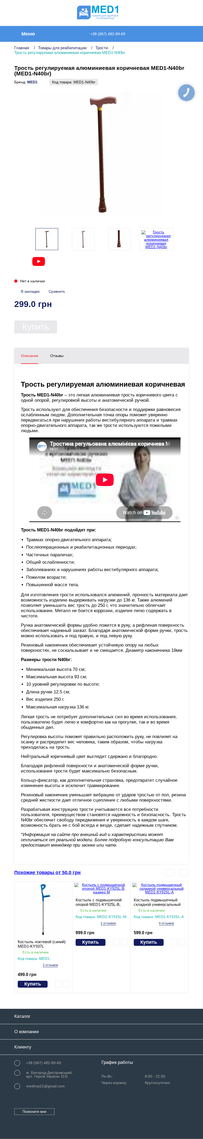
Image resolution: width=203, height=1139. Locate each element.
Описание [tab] (29, 356)
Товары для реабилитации (62, 48)
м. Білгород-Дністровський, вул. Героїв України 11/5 (49, 1074)
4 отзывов (166, 923)
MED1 (32, 82)
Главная (21, 48)
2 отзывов (50, 965)
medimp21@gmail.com (45, 1086)
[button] (180, 239)
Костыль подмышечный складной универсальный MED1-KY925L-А (157, 902)
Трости (101, 48)
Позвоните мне (34, 1112)
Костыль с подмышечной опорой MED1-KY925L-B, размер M (99, 902)
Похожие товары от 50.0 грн (47, 872)
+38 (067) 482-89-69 (107, 34)
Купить (35, 327)
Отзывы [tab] (56, 356)
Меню (28, 34)
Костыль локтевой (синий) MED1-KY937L (42, 944)
